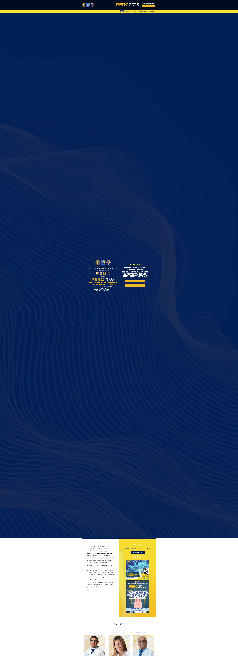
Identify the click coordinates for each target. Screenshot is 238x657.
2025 (134, 4)
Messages (127, 11)
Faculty (134, 11)
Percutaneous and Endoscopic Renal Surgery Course (126, 7)
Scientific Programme (143, 11)
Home (122, 11)
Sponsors (152, 11)
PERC (122, 4)
